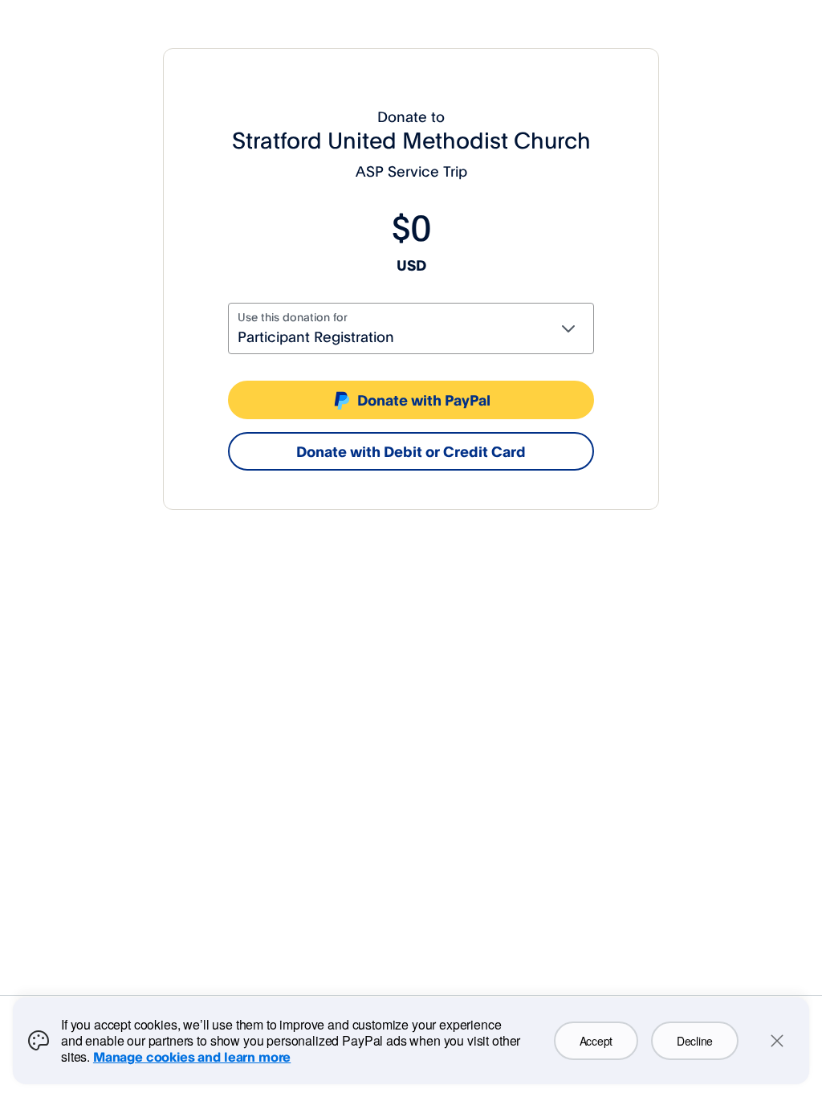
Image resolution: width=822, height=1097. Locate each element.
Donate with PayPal (423, 400)
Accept (596, 1041)
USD (411, 265)
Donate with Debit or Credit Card (411, 451)
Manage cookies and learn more (192, 1057)
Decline (695, 1041)
